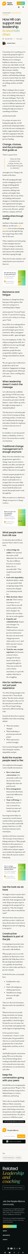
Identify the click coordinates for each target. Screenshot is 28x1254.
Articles (18, 1157)
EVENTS (5, 1239)
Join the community (9, 1226)
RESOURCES (6, 1235)
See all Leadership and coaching (13, 1187)
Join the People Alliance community (14, 1121)
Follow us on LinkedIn (15, 1141)
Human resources (9, 1157)
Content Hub (6, 13)
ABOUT (5, 1231)
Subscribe (20, 3)
